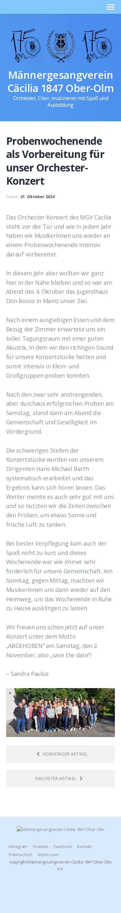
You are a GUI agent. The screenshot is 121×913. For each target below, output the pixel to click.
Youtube (40, 846)
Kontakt (84, 846)
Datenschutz (20, 854)
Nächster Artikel (55, 778)
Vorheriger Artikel (65, 754)
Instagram (18, 846)
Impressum (48, 854)
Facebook (63, 846)
